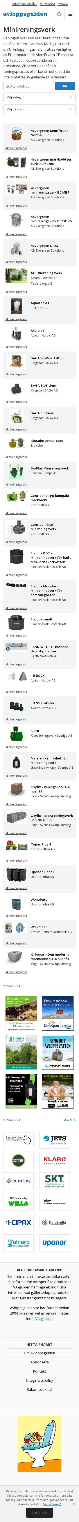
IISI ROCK (38, 675)
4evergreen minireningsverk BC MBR (50, 190)
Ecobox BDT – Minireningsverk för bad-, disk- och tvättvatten (51, 557)
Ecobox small (41, 619)
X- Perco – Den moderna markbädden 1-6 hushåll (50, 956)
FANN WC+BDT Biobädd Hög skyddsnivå (49, 649)
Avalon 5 (38, 330)
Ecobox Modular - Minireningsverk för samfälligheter (46, 590)
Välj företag (30, 110)
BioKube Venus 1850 (47, 440)
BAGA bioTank (42, 413)
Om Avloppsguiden (24, 3)
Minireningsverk (16, 148)
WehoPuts (39, 899)
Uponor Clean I (42, 872)
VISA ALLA (70, 1120)
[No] (73, 1504)
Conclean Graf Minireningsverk (43, 526)
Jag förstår (39, 1512)
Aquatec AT (40, 303)
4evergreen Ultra (44, 245)
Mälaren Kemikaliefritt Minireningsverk (49, 760)
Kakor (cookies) (39, 1389)
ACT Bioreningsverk (46, 273)
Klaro (35, 730)
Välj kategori (29, 98)
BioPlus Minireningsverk (50, 468)
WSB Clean (39, 927)
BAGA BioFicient (44, 385)
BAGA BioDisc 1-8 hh (47, 358)
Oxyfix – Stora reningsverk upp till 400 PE (52, 817)
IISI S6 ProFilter (42, 703)
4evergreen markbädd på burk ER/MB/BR (51, 161)
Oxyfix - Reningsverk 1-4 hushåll (50, 789)
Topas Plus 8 (41, 844)
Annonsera (47, 3)
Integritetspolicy (39, 1380)
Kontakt (62, 3)
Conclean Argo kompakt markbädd (50, 497)
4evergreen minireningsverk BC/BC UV (51, 218)
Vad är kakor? (52, 1504)
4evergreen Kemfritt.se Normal (49, 132)
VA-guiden (43, 1318)
